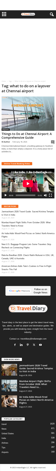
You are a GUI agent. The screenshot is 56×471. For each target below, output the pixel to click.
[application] (28, 183)
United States (8, 433)
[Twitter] (35, 345)
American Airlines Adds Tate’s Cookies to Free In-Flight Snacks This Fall (26, 268)
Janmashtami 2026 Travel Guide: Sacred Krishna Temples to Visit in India (28, 213)
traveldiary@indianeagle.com (34, 339)
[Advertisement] (28, 5)
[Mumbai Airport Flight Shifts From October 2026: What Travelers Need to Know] (9, 385)
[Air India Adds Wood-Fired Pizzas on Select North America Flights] (9, 401)
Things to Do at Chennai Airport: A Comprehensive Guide (27, 136)
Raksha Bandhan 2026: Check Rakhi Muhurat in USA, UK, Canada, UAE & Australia (28, 257)
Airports (5, 129)
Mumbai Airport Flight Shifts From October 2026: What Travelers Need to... (35, 384)
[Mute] (45, 195)
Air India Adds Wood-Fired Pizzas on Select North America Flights (28, 235)
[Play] (5, 195)
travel (4, 424)
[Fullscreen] (50, 195)
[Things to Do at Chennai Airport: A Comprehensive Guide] (28, 113)
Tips (3, 447)
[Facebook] (15, 345)
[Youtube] (41, 345)
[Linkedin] (22, 345)
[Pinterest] (28, 345)
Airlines (5, 443)
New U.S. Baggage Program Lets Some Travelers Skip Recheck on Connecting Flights (26, 246)
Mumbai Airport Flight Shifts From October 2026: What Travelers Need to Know (26, 224)
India (4, 438)
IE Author (6, 142)
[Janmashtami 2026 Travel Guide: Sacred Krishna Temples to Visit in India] (9, 370)
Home (4, 81)
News (4, 429)
